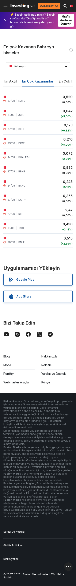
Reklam (46, 365)
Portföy (8, 373)
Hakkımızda (49, 356)
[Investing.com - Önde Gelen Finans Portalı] (23, 6)
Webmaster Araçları (16, 382)
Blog (6, 356)
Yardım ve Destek (53, 373)
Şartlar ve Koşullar (14, 531)
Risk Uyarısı (10, 558)
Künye (45, 382)
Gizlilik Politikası (13, 545)
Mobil (7, 365)
